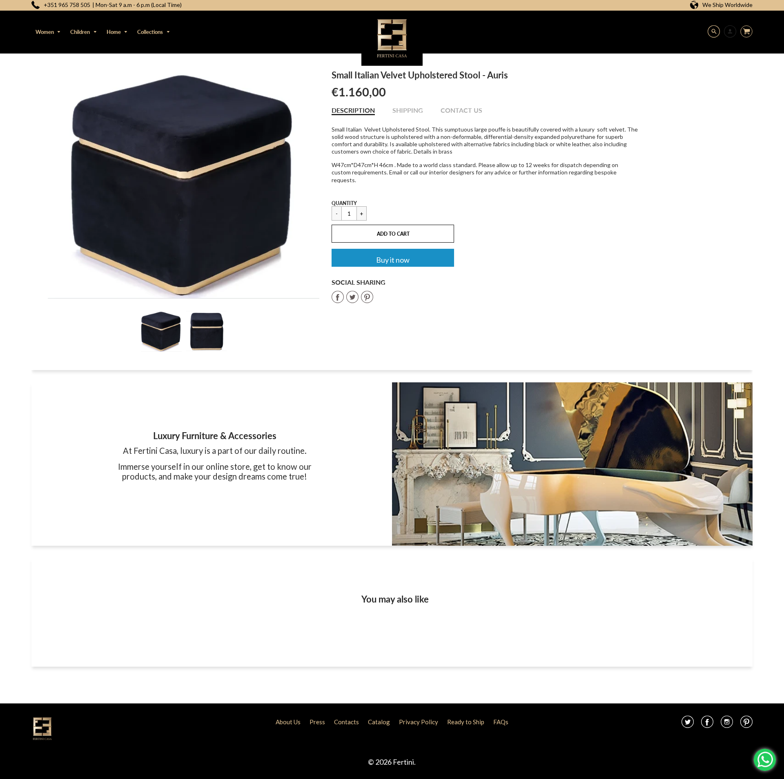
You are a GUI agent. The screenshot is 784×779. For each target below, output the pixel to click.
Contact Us (461, 110)
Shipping (407, 110)
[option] (184, 184)
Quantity (344, 203)
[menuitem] (48, 32)
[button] (393, 234)
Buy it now (393, 259)
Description (353, 110)
